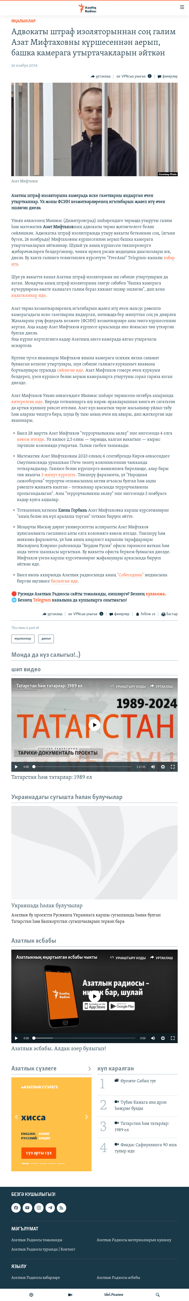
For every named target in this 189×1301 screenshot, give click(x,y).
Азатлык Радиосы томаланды (36, 1240)
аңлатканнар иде (28, 296)
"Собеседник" (130, 575)
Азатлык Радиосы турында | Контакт (43, 1250)
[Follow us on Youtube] (27, 1207)
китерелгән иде (27, 402)
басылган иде (64, 581)
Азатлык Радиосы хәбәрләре (35, 1278)
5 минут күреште (58, 475)
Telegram (42, 600)
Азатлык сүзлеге (34, 1069)
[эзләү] (157, 1295)
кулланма (155, 594)
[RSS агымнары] (61, 1207)
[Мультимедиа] (70, 1295)
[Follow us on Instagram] (39, 1207)
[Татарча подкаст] (31, 1295)
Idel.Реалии (113, 1295)
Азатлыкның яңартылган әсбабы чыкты (56, 957)
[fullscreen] (173, 767)
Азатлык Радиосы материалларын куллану (134, 1240)
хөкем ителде (30, 440)
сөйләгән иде (70, 370)
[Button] (101, 76)
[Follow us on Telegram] (50, 1207)
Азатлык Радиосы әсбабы (118, 1278)
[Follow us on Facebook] (16, 1207)
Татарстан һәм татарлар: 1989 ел (49, 686)
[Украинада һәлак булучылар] (94, 852)
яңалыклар (23, 21)
